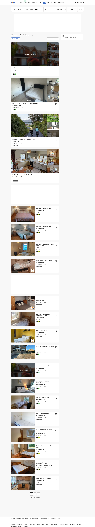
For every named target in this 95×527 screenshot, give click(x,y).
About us (13, 524)
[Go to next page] (38, 494)
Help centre (79, 524)
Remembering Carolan (63, 524)
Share (44, 2)
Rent (40, 2)
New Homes (34, 2)
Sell (48, 2)
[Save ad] (56, 68)
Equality (47, 524)
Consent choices (40, 524)
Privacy (26, 524)
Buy (21, 2)
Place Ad (77, 2)
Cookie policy (32, 524)
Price (46, 9)
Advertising (72, 524)
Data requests (54, 524)
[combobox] (27, 9)
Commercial (53, 2)
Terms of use (19, 524)
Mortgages (60, 2)
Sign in (82, 2)
